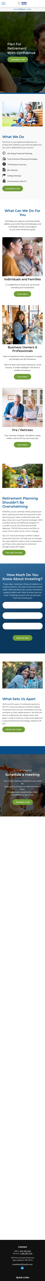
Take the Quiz (22, 638)
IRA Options (12, 170)
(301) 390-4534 (25, 1251)
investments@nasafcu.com (22, 1264)
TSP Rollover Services (16, 164)
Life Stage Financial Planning (19, 153)
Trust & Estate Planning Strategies (22, 159)
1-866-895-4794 (26, 1253)
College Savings (14, 176)
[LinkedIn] (22, 1268)
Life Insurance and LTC (17, 181)
